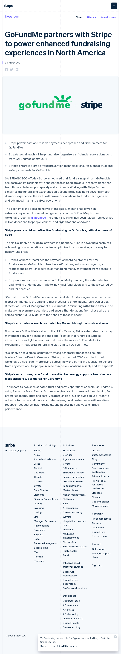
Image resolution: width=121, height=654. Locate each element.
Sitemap (96, 497)
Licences (97, 492)
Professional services (75, 546)
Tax (36, 552)
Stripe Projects (71, 622)
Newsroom (12, 16)
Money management (74, 494)
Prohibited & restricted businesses (99, 484)
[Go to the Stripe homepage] (8, 445)
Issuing (38, 512)
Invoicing (39, 507)
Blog (94, 459)
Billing (37, 463)
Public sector (70, 550)
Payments (39, 530)
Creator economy (72, 512)
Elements (39, 494)
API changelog (71, 614)
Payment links (41, 525)
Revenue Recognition (45, 543)
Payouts (38, 534)
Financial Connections (46, 499)
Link (36, 516)
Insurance (68, 529)
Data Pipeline (41, 490)
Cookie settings (100, 501)
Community (98, 463)
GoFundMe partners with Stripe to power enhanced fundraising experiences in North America (58, 43)
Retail (66, 555)
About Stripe (108, 16)
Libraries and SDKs (73, 618)
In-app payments (72, 485)
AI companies (70, 507)
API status (68, 609)
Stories (91, 16)
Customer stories (101, 454)
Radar (37, 538)
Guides (96, 450)
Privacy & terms (100, 476)
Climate (38, 476)
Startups (68, 454)
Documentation (71, 600)
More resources (100, 506)
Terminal (38, 556)
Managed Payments (45, 521)
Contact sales (99, 536)
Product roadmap (101, 518)
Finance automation (74, 476)
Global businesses (73, 481)
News (79, 16)
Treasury (39, 561)
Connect (38, 481)
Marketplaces (70, 490)
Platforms (68, 499)
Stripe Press (98, 531)
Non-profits (69, 542)
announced (38, 217)
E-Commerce (70, 468)
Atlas (37, 454)
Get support (98, 549)
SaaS (66, 503)
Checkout (39, 472)
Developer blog (71, 627)
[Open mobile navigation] (114, 6)
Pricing (37, 450)
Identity (38, 503)
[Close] (114, 637)
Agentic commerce (73, 459)
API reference (70, 605)
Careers (96, 523)
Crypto (38, 485)
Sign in (96, 565)
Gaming (67, 516)
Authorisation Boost (45, 459)
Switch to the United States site (58, 646)
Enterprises (69, 450)
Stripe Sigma (41, 547)
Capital (38, 468)
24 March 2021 (13, 62)
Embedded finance (73, 472)
